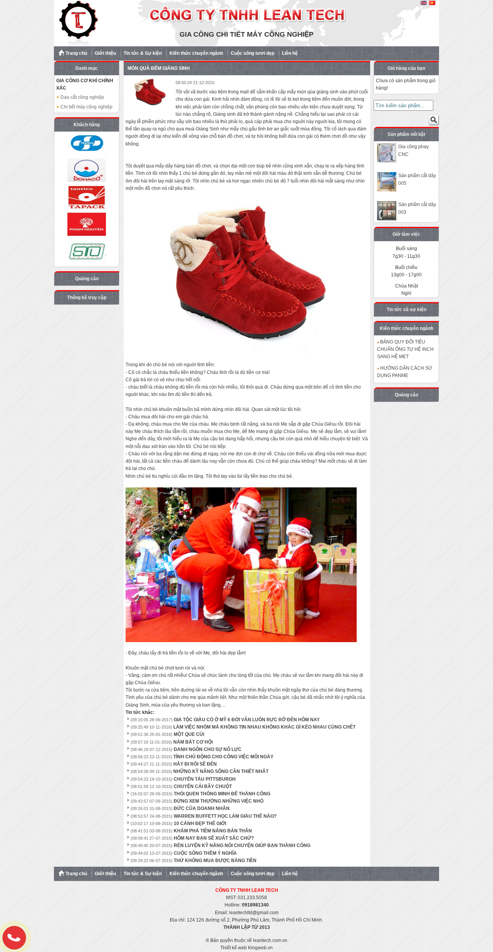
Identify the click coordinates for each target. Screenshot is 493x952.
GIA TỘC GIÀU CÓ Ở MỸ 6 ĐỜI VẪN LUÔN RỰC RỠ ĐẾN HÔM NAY (247, 719)
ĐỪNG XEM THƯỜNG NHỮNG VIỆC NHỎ (218, 801)
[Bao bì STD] (86, 251)
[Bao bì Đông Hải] (86, 170)
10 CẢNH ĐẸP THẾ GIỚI (200, 823)
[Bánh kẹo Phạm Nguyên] (86, 224)
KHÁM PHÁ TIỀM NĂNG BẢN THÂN (213, 831)
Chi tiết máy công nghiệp (85, 107)
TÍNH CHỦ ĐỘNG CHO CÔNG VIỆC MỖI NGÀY (223, 756)
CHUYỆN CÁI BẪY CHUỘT (203, 786)
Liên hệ (290, 53)
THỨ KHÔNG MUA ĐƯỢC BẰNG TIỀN (215, 860)
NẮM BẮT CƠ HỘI (193, 742)
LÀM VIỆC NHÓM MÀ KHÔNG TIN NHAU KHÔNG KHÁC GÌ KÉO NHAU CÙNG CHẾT (264, 727)
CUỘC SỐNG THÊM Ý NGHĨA (205, 853)
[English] (424, 3)
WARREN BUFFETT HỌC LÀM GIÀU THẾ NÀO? (225, 816)
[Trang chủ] (246, 44)
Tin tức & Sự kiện (143, 53)
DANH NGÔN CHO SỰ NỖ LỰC (207, 749)
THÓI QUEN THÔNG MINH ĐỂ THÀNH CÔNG (222, 793)
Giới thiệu (105, 53)
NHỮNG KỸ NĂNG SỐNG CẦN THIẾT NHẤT (220, 771)
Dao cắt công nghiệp (81, 97)
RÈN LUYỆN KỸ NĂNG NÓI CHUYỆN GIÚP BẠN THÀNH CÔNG (242, 845)
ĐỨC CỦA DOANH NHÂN (202, 808)
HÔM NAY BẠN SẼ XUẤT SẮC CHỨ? (214, 838)
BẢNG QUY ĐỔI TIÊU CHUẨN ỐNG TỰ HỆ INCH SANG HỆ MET (405, 349)
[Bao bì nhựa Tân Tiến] (86, 197)
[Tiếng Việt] (432, 3)
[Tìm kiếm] (433, 122)
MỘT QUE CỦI (189, 734)
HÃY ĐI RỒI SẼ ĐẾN (195, 764)
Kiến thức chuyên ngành (196, 53)
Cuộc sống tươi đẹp (252, 53)
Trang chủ (75, 53)
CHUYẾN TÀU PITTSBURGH (205, 779)
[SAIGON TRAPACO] (86, 143)
